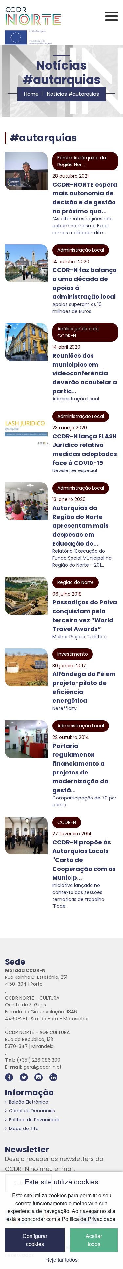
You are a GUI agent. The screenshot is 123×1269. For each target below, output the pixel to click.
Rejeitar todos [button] (61, 1259)
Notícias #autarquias (73, 93)
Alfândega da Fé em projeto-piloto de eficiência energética (84, 687)
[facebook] (9, 1077)
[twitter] (24, 1077)
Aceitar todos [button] (94, 1240)
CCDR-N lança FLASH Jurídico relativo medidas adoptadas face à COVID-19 (84, 449)
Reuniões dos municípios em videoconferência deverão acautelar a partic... (84, 373)
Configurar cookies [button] (35, 1240)
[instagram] (38, 1077)
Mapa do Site (24, 1128)
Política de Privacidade (35, 1119)
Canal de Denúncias (32, 1110)
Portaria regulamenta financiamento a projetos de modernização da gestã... (80, 768)
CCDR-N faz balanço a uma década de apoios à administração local (84, 283)
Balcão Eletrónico (28, 1102)
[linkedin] (53, 1077)
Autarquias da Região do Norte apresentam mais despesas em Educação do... (80, 525)
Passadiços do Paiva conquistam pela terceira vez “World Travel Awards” (84, 615)
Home (31, 93)
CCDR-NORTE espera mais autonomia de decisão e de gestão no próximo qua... (84, 197)
